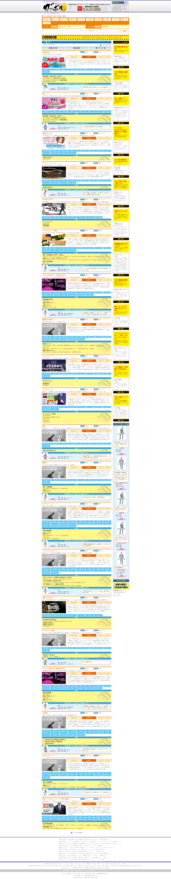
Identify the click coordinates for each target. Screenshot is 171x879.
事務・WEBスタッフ (105, 839)
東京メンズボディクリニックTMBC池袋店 (55, 799)
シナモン (117, 291)
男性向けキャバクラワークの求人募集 (68, 843)
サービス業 (98, 19)
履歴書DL (87, 867)
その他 (104, 857)
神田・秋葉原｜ (55, 865)
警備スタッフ (88, 857)
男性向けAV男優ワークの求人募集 (67, 849)
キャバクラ (64, 19)
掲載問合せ (92, 870)
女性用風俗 (99, 845)
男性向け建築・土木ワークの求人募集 (68, 857)
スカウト (116, 19)
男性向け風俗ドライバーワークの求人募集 (69, 841)
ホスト (94, 845)
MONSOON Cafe (119, 225)
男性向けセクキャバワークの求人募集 (68, 859)
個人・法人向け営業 (80, 853)
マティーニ (117, 319)
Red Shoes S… (118, 193)
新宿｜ (39, 865)
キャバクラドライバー (107, 841)
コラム (98, 870)
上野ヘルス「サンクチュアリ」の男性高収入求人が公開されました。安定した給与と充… (91, 37)
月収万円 (121, 454)
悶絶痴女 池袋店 (47, 319)
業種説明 (75, 867)
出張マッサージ (88, 845)
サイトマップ (104, 870)
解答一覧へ (121, 67)
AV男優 (90, 19)
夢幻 (43, 93)
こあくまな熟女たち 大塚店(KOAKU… (54, 275)
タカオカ (117, 381)
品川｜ (65, 865)
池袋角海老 (45, 52)
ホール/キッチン (90, 843)
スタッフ (93, 851)
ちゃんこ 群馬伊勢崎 (120, 58)
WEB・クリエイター (86, 847)
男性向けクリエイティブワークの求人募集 (69, 847)
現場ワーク (81, 857)
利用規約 (72, 870)
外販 (115, 843)
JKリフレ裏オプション (120, 409)
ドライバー (96, 839)
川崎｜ (110, 865)
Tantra (116, 349)
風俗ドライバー (55, 19)
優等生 (44, 462)
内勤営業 (105, 853)
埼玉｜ (100, 865)
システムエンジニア (99, 847)
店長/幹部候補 (82, 843)
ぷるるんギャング (48, 755)
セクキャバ (46, 22)
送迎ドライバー (98, 843)
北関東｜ (122, 865)
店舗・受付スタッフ (88, 839)
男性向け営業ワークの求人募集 (66, 853)
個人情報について (80, 870)
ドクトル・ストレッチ (49, 163)
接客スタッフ (87, 851)
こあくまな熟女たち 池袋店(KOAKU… (54, 668)
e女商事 (44, 713)
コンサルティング (95, 855)
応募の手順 (81, 867)
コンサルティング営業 (97, 853)
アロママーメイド (48, 504)
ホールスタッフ (90, 859)
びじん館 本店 (118, 144)
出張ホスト (72, 19)
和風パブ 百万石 (47, 597)
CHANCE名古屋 (118, 84)
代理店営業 (88, 853)
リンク (87, 870)
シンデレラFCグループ (49, 551)
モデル (78, 849)
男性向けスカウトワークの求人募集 (67, 855)
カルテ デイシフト (48, 356)
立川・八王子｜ (94, 865)
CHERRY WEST (47, 199)
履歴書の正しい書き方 (96, 867)
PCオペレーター (109, 847)
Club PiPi (117, 109)
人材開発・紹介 (86, 855)
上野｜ (49, 865)
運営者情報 (66, 870)
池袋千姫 (121, 513)
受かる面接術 (106, 867)
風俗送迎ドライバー (96, 841)
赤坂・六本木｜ (74, 865)
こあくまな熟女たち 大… (121, 483)
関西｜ (129, 865)
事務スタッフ (103, 855)
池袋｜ (42, 865)
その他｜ (140, 865)
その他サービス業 (100, 851)
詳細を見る (74, 57)
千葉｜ (103, 865)
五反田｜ (61, 865)
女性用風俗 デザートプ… (119, 590)
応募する (89, 57)
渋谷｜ (46, 865)
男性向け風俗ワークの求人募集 (66, 839)
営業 (107, 19)
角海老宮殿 (117, 169)
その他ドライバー (117, 841)
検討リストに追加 (104, 57)
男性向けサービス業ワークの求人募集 (68, 851)
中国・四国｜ (134, 865)
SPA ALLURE (121, 570)
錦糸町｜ (80, 865)
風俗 (47, 19)
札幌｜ (126, 865)
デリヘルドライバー (85, 841)
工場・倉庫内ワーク (97, 857)
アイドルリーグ (47, 389)
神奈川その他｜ (116, 865)
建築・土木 (124, 19)
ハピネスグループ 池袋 (49, 230)
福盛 (43, 426)
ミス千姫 (121, 448)
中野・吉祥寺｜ (86, 865)
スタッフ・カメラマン (90, 849)
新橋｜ (68, 865)
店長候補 (81, 851)
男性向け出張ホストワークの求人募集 (68, 845)
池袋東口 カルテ (47, 133)
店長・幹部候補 (79, 839)
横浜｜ (106, 865)
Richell (116, 256)
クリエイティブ (81, 19)
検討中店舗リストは (118, 2)
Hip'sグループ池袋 (48, 630)
